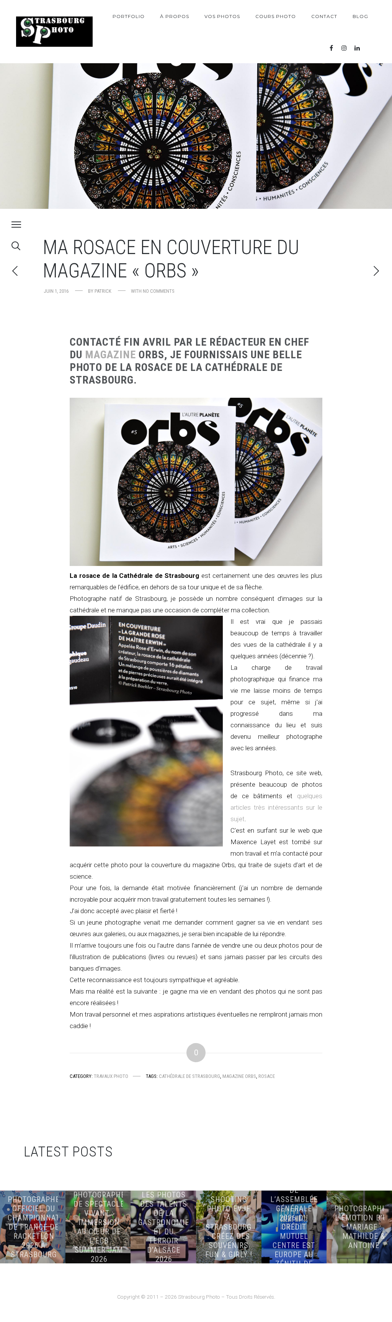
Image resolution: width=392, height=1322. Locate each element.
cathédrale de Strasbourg (189, 1076)
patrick (103, 291)
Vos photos (222, 16)
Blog (360, 16)
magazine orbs (239, 1076)
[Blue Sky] (370, 48)
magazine (112, 354)
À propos (174, 16)
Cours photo (275, 16)
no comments (159, 291)
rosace (266, 1076)
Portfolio (129, 16)
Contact (324, 16)
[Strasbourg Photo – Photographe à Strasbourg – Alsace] (54, 31)
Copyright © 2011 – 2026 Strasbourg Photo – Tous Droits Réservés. (196, 1297)
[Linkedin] (357, 48)
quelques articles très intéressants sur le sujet (276, 807)
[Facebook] (331, 48)
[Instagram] (344, 48)
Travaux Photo (111, 1076)
